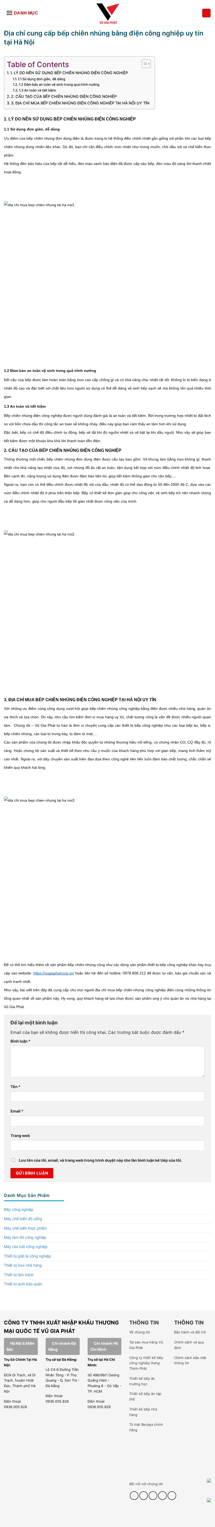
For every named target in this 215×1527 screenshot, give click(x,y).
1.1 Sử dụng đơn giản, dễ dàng (42, 79)
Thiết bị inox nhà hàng (23, 1265)
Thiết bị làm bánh (19, 1274)
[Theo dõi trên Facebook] (134, 1495)
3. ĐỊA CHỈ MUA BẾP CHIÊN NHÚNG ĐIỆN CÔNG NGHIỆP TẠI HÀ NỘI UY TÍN (80, 103)
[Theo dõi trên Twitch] (172, 1495)
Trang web (20, 1135)
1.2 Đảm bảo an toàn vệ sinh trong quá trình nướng (59, 84)
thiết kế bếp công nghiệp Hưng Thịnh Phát (146, 1363)
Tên (15, 1086)
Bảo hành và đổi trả (190, 1332)
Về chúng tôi (139, 1332)
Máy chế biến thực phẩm (25, 1228)
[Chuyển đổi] (208, 1209)
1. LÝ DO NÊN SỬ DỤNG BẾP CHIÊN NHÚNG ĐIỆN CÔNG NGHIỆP (69, 72)
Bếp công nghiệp (18, 1209)
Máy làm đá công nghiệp (25, 1237)
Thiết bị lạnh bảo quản (23, 1284)
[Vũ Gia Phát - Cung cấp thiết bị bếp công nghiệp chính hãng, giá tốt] (107, 13)
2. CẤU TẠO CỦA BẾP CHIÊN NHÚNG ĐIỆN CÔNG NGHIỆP (64, 96)
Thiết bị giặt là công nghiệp (27, 1256)
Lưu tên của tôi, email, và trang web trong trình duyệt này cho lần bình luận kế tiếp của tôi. (100, 1160)
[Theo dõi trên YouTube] (162, 1495)
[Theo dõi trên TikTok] (143, 1495)
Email (16, 1111)
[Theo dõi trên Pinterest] (153, 1495)
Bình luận (20, 1041)
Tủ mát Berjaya (141, 1424)
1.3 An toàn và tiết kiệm (38, 90)
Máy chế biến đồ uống (23, 1218)
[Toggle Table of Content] (143, 63)
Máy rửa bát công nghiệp (25, 1246)
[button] (206, 13)
